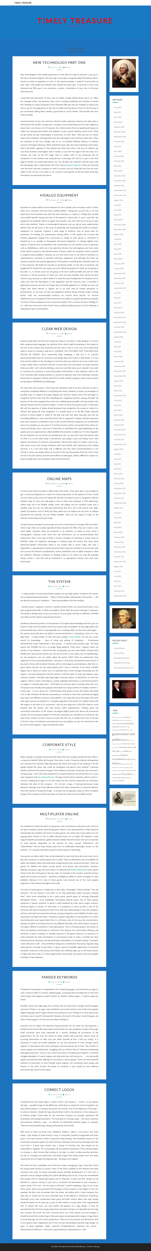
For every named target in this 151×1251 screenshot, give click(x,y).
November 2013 (120, 435)
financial (123, 730)
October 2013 (119, 439)
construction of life (124, 720)
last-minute (131, 744)
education (129, 723)
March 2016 (118, 356)
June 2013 (117, 459)
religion (131, 767)
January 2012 (119, 542)
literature (123, 747)
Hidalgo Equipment (59, 195)
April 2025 (117, 117)
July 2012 (117, 513)
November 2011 (120, 552)
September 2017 (120, 288)
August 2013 (118, 449)
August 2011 (118, 566)
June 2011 (117, 576)
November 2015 (120, 371)
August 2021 (118, 200)
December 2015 (120, 366)
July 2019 (117, 205)
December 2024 (120, 132)
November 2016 (120, 322)
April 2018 (117, 254)
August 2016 (118, 337)
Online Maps (59, 479)
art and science (118, 717)
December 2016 (120, 317)
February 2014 (119, 420)
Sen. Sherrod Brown (46, 777)
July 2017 (117, 293)
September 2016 (120, 332)
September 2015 (120, 376)
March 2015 (118, 391)
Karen (68, 67)
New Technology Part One (59, 62)
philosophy (127, 759)
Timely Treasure (23, 2)
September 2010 (120, 596)
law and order (115, 747)
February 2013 (119, 478)
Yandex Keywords (59, 977)
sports (123, 770)
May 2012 (117, 522)
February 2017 (119, 312)
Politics (116, 763)
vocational (120, 780)
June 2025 (117, 107)
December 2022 (120, 176)
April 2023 (117, 166)
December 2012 (120, 488)
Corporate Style (59, 745)
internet (124, 744)
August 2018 (118, 234)
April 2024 (117, 151)
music (121, 751)
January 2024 (119, 156)
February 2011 (119, 591)
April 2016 (117, 351)
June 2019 (117, 210)
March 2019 (118, 220)
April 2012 (117, 527)
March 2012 (118, 532)
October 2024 (119, 141)
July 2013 (117, 454)
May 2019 (117, 215)
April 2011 (117, 586)
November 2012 (120, 493)
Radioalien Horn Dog (122, 663)
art (113, 717)
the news (130, 770)
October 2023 (119, 161)
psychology (126, 767)
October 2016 (119, 327)
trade (118, 777)
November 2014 (120, 395)
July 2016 (117, 342)
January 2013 (119, 483)
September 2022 (120, 190)
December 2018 (120, 224)
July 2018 (117, 239)
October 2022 (119, 185)
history (125, 739)
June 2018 (117, 244)
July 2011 (117, 571)
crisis (130, 720)
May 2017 (117, 298)
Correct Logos (59, 1090)
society (119, 770)
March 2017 (118, 308)
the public (126, 773)
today (114, 778)
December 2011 (120, 547)
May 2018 (117, 249)
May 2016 (117, 347)
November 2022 (120, 181)
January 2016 (119, 361)
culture (114, 724)
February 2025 (119, 127)
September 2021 (120, 195)
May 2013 (117, 464)
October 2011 (119, 557)
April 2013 (117, 469)
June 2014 (117, 400)
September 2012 (120, 503)
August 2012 (118, 508)
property (121, 767)
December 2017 (120, 273)
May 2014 (117, 405)
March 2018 (118, 259)
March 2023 (118, 171)
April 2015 (117, 386)
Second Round (119, 648)
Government (130, 730)
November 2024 (120, 137)
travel (122, 777)
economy (120, 723)
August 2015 (118, 381)
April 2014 (117, 410)
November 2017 (120, 278)
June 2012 (117, 518)
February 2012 (119, 537)
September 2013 (120, 444)
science (114, 770)
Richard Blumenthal (79, 869)
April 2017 (117, 303)
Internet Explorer (73, 165)
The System (59, 581)
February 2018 (119, 264)
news (125, 751)
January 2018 (119, 268)
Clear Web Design (59, 329)
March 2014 (118, 415)
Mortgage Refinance (121, 658)
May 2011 (117, 581)
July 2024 (117, 146)
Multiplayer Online (59, 814)
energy (127, 727)
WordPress (80, 1246)
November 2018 (120, 229)
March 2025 (118, 122)
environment (116, 730)
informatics (118, 744)
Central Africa (119, 653)
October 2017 (119, 283)
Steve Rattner (75, 637)
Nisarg (96, 1246)
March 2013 (118, 474)
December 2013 (120, 430)
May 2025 (117, 112)
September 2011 (120, 561)
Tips (134, 774)
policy (133, 759)
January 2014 (119, 425)
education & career (118, 727)
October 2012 (119, 498)
